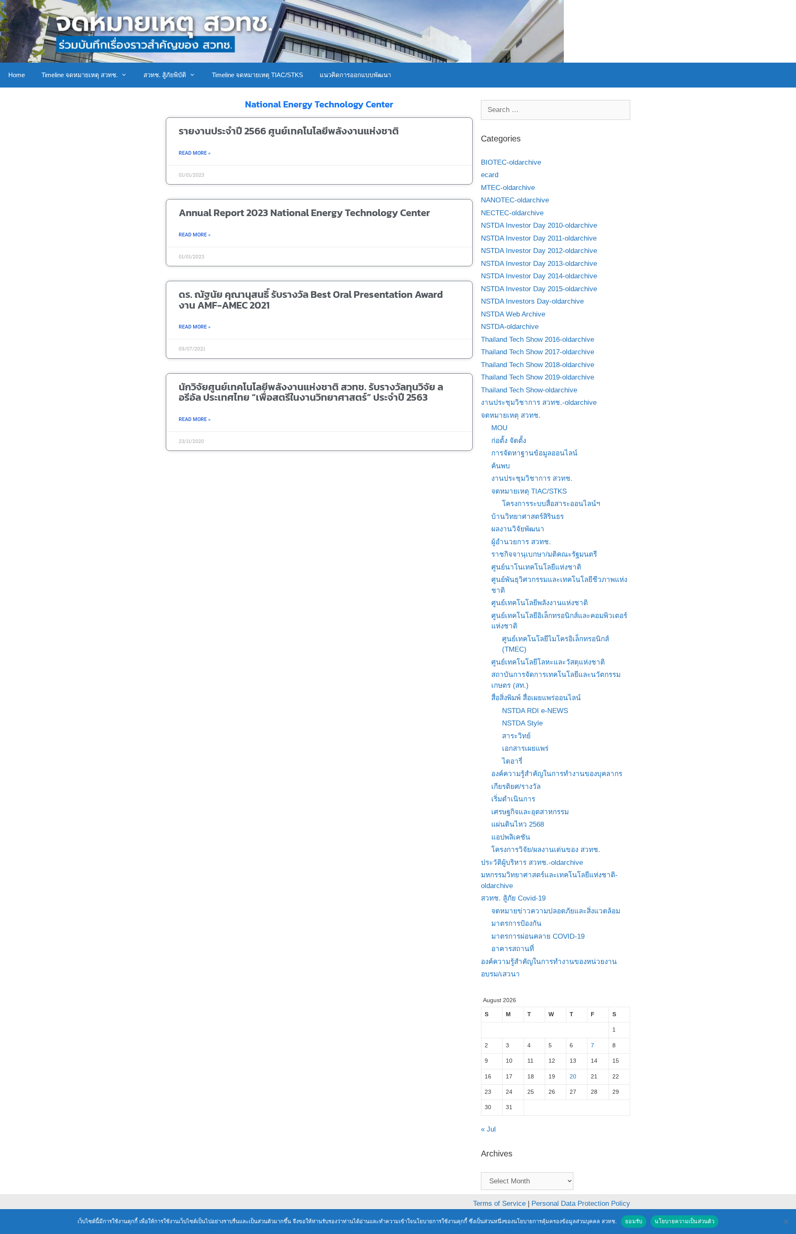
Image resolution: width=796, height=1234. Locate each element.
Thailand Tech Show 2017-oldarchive (537, 352)
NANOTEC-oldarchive (515, 200)
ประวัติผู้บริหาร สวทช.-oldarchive (532, 862)
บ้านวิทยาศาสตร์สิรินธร (527, 517)
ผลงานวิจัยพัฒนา (517, 529)
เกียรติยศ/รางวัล (516, 787)
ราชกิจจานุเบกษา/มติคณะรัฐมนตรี (544, 554)
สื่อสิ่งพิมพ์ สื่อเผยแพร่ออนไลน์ (536, 698)
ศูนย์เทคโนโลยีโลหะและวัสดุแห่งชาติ (548, 662)
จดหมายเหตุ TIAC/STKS (529, 491)
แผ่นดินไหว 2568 (517, 824)
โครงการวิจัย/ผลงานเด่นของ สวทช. (545, 850)
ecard (489, 175)
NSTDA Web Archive (513, 314)
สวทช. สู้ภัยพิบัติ (164, 74)
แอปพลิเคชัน (510, 837)
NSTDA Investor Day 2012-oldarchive (539, 251)
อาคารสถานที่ (512, 949)
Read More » (195, 153)
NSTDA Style (522, 723)
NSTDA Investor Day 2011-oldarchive (539, 238)
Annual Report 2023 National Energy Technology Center (304, 212)
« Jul (488, 1129)
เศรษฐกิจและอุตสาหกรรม (530, 812)
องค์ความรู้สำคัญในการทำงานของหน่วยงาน (549, 962)
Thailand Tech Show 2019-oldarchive (537, 377)
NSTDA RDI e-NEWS (535, 711)
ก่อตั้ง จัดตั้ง (508, 441)
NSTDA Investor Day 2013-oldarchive (539, 264)
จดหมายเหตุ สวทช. (511, 415)
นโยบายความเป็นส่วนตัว (684, 1221)
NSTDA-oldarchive (510, 327)
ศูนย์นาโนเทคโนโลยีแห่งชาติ (536, 567)
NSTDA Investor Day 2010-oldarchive (539, 225)
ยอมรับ (633, 1221)
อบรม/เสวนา (500, 974)
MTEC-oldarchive (508, 188)
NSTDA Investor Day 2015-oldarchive (539, 289)
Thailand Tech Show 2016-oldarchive (537, 339)
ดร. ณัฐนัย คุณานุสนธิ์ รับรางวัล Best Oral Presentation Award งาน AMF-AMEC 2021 (311, 299)
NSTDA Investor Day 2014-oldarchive (539, 276)
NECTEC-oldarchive (512, 213)
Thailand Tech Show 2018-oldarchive (537, 365)
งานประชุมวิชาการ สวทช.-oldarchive (539, 402)
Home (16, 74)
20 (573, 1076)
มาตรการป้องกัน (516, 923)
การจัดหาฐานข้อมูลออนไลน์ (534, 453)
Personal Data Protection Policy (580, 1203)
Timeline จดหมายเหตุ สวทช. (79, 74)
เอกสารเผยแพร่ (525, 748)
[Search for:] (555, 110)
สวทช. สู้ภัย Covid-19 (513, 898)
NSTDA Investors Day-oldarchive (532, 301)
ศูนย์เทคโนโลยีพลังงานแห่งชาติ (539, 603)
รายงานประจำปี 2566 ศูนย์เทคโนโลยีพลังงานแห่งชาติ (289, 131)
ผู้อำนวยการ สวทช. (521, 542)
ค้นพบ (500, 466)
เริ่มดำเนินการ (513, 799)
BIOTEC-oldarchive (511, 162)
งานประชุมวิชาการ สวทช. (532, 478)
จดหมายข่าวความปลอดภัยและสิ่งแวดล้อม (555, 911)
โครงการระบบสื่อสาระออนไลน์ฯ (551, 504)
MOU (499, 428)
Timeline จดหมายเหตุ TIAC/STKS (257, 74)
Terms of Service (499, 1203)
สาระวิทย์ (516, 736)
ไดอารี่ (512, 761)
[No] (785, 1221)
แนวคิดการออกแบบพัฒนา (355, 74)
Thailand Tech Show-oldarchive (529, 390)
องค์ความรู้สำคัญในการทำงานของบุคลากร (556, 774)
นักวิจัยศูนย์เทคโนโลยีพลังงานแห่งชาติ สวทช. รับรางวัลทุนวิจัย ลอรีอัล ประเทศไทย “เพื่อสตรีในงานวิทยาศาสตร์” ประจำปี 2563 (311, 392)
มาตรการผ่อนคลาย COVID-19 (538, 936)
